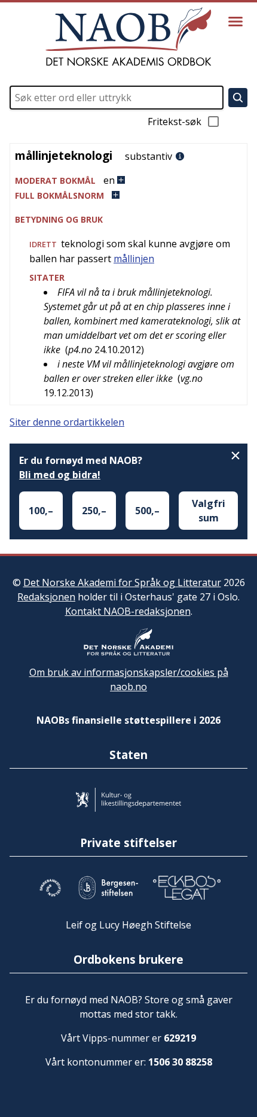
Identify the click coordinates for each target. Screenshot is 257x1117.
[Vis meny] (235, 21)
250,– (94, 510)
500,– (147, 510)
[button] (128, 180)
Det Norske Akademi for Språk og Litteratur (122, 582)
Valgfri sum (208, 510)
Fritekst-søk (174, 121)
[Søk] (237, 97)
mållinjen (134, 258)
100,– (41, 510)
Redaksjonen (46, 596)
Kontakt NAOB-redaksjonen (128, 611)
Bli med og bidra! (59, 474)
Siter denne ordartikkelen (67, 422)
